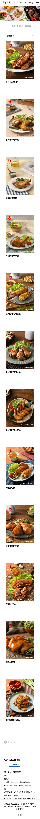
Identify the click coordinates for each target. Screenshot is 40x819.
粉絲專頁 (16, 764)
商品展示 (20, 26)
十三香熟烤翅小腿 (13, 372)
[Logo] (9, 9)
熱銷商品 (28, 26)
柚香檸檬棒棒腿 (12, 546)
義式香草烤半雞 (12, 140)
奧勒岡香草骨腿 (12, 256)
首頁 (13, 26)
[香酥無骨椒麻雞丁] (20, 698)
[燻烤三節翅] (20, 640)
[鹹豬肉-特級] (20, 582)
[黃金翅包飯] (20, 466)
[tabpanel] (20, 13)
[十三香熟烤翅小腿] (20, 350)
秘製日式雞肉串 (12, 82)
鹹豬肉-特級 (11, 604)
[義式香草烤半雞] (20, 118)
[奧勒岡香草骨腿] (20, 234)
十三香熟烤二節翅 (13, 430)
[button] (21, 3)
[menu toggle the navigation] (37, 3)
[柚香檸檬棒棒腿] (20, 524)
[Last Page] (14, 742)
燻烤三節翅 (10, 662)
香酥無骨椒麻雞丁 (13, 720)
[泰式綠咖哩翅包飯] (20, 292)
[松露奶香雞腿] (20, 176)
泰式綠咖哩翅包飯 (13, 314)
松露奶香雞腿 (11, 198)
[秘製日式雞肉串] (20, 60)
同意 (20, 815)
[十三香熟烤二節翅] (20, 408)
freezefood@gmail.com (20, 782)
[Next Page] (11, 742)
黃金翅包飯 (10, 488)
